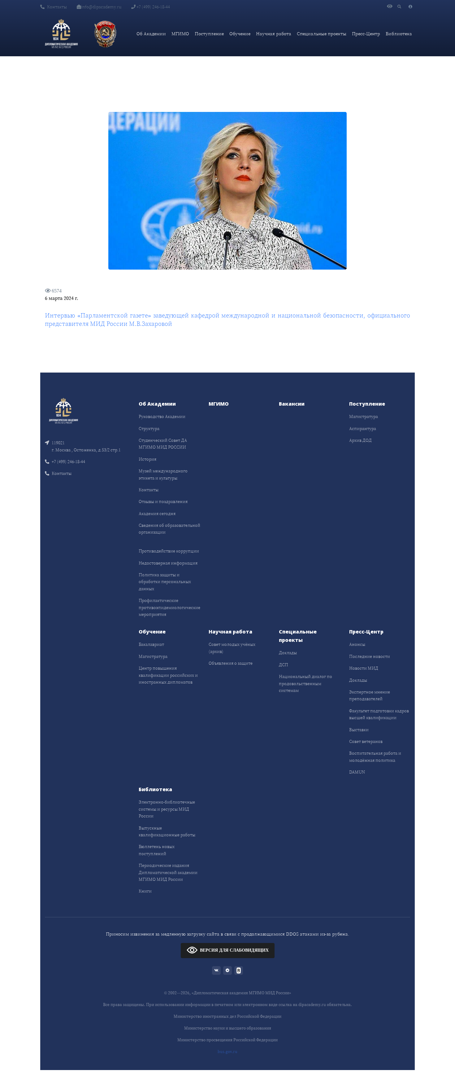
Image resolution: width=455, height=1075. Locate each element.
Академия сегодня (157, 513)
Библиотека (399, 33)
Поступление (209, 33)
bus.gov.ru (227, 1051)
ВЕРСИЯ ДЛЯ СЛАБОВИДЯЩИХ (234, 950)
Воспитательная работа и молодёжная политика (375, 756)
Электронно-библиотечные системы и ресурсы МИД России (167, 809)
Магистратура (363, 416)
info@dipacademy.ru (101, 7)
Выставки (359, 730)
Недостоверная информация (168, 563)
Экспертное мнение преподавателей (369, 695)
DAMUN (357, 772)
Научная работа (273, 33)
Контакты (57, 7)
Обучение (239, 33)
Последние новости (369, 656)
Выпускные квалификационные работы (167, 831)
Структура (149, 428)
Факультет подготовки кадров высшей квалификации (379, 714)
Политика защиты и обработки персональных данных (165, 582)
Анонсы (357, 644)
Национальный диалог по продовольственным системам (305, 683)
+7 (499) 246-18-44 (153, 7)
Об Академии (151, 33)
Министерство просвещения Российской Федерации (227, 1040)
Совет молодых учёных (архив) (232, 647)
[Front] (63, 410)
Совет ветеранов (366, 741)
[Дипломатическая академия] (61, 33)
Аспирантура (362, 428)
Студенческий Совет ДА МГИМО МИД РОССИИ (163, 443)
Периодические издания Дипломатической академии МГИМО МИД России (168, 872)
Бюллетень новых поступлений (157, 849)
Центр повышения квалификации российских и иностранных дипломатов (168, 675)
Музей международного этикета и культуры (163, 474)
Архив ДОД (360, 440)
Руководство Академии (162, 416)
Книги (145, 891)
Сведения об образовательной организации (169, 528)
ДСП (283, 665)
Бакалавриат (151, 644)
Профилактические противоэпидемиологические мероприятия (169, 607)
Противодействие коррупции (169, 551)
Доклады (288, 653)
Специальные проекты (321, 33)
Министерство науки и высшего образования (227, 1028)
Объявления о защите (231, 663)
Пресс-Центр (366, 33)
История (147, 459)
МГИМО (180, 33)
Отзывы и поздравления (163, 501)
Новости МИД (363, 668)
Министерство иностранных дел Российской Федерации (227, 1016)
